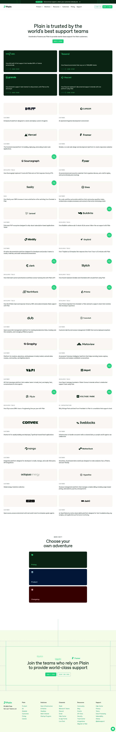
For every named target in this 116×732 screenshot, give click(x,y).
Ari (23, 708)
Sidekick (24, 711)
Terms (98, 711)
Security (79, 716)
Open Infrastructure (47, 706)
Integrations (81, 721)
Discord (61, 711)
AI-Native (43, 708)
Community (80, 706)
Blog (78, 708)
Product (24, 706)
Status (98, 719)
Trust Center (81, 719)
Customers (25, 714)
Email (60, 714)
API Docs (80, 714)
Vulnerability (99, 716)
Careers (24, 719)
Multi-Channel (45, 714)
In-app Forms (63, 719)
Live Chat (62, 721)
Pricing (24, 716)
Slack (60, 706)
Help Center (62, 716)
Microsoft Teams (64, 708)
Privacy (98, 708)
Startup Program (46, 716)
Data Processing (101, 714)
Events (79, 711)
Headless (43, 711)
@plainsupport (100, 721)
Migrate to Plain (82, 724)
